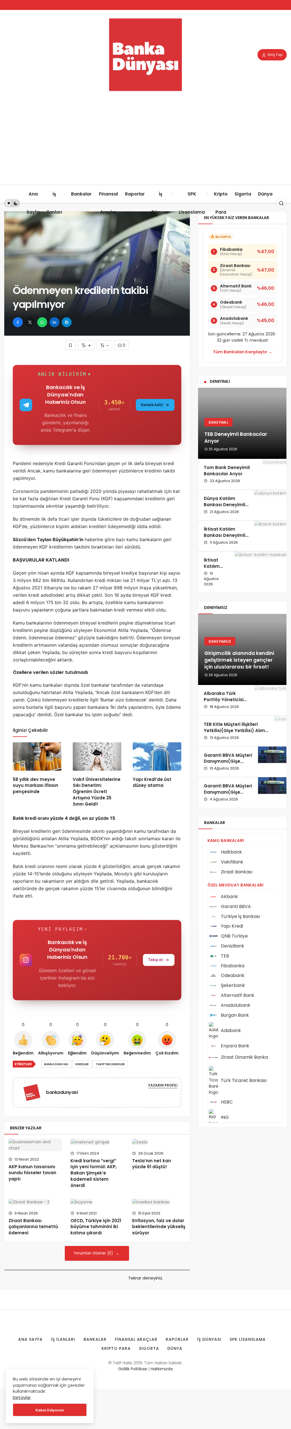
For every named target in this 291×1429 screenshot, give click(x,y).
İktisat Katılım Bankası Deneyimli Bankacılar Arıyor (224, 535)
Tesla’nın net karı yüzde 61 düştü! (151, 1164)
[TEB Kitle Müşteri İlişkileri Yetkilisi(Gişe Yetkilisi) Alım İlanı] (280, 731)
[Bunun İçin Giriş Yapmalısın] (70, 345)
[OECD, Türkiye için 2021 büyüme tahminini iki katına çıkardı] (97, 1202)
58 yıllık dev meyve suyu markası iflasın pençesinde (35, 785)
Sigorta (242, 194)
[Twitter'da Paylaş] (30, 322)
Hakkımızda (162, 1369)
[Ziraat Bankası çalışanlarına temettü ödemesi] (35, 1202)
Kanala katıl (152, 404)
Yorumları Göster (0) (94, 1253)
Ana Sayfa (33, 203)
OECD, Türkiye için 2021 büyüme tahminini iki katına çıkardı (95, 1227)
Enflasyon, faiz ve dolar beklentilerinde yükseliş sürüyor (158, 1227)
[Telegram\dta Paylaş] (67, 322)
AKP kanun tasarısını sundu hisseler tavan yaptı (32, 1173)
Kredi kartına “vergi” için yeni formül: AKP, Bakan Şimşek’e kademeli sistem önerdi (93, 1173)
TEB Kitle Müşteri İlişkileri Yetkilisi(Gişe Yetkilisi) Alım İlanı (234, 730)
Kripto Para (221, 203)
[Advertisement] (145, 142)
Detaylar (22, 1397)
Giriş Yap (274, 54)
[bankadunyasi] (34, 1092)
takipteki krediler (110, 1064)
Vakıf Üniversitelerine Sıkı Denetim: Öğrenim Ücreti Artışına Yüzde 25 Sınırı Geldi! (96, 791)
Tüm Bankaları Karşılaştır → (242, 352)
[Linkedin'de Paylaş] (54, 322)
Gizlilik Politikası (132, 1369)
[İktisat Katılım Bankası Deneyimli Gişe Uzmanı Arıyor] (260, 571)
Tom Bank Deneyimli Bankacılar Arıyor (227, 471)
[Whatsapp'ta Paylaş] (42, 322)
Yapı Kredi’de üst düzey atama (152, 782)
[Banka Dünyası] (145, 54)
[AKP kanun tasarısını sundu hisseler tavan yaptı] (35, 1145)
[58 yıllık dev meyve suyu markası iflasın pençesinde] (37, 756)
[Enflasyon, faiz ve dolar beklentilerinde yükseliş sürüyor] (159, 1202)
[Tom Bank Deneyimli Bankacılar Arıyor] (274, 474)
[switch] (12, 203)
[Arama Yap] (281, 203)
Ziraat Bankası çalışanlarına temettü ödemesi (33, 1227)
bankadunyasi (62, 1092)
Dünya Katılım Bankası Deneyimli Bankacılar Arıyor (224, 504)
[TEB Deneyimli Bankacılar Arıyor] (242, 423)
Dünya (265, 194)
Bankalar (81, 194)
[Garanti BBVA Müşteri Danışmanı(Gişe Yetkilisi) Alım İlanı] (272, 762)
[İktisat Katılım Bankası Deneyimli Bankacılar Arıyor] (270, 536)
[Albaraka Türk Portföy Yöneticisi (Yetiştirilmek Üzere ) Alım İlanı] (270, 700)
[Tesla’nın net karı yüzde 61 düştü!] (159, 1142)
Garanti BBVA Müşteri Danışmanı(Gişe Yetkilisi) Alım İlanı (228, 761)
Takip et (155, 959)
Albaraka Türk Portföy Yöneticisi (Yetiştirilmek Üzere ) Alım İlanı (226, 703)
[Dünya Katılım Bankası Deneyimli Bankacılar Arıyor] (270, 505)
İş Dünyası (160, 203)
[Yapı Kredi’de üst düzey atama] (157, 756)
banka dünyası (56, 1064)
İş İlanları (54, 203)
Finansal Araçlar (108, 203)
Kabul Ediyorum (50, 1410)
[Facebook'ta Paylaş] (18, 322)
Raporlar (135, 194)
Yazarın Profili (162, 1085)
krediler (82, 1064)
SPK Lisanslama (192, 203)
